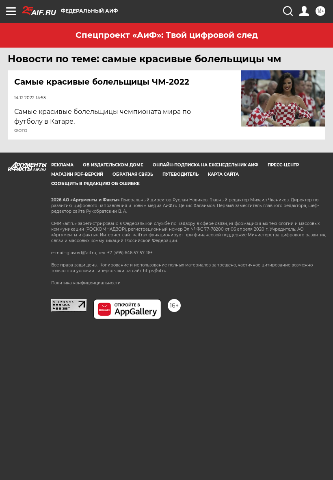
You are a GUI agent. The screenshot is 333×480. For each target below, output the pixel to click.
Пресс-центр (283, 165)
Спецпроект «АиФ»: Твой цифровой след (167, 35)
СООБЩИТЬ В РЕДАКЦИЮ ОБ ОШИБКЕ (95, 183)
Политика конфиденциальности (86, 283)
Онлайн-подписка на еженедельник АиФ (205, 165)
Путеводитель (180, 174)
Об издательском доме (113, 165)
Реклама (62, 165)
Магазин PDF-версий (77, 174)
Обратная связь (132, 174)
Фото (20, 131)
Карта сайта (223, 174)
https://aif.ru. (155, 270)
